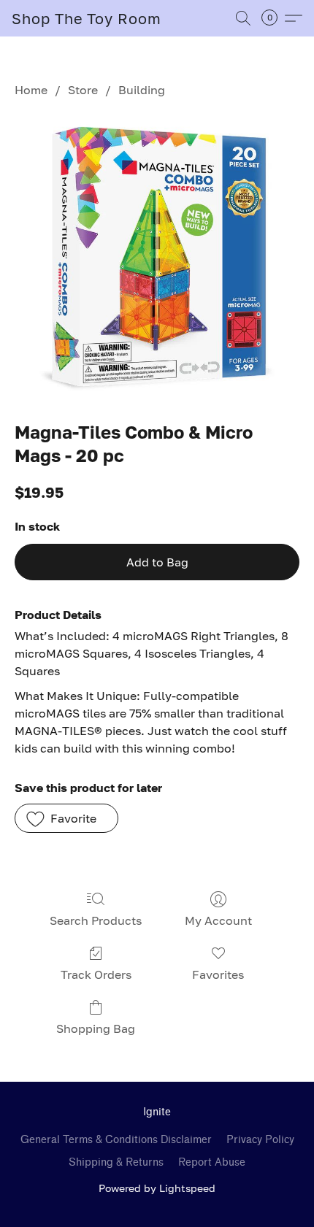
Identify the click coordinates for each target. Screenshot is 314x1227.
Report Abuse (211, 1162)
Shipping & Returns (116, 1162)
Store (83, 89)
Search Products (96, 920)
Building (141, 89)
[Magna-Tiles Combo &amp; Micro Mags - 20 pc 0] (157, 256)
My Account (218, 920)
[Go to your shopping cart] (273, 18)
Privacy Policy (260, 1140)
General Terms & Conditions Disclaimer (116, 1140)
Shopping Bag (95, 1028)
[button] (86, 18)
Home (31, 89)
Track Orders (96, 974)
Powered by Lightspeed (157, 1188)
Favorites (218, 974)
